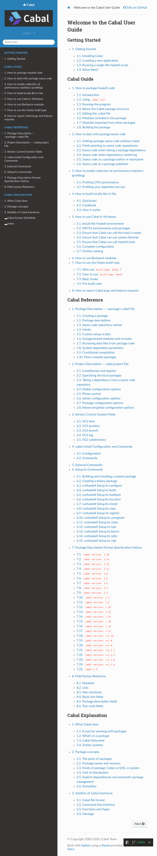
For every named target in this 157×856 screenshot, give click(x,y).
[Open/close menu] (2, 59)
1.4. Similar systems (90, 745)
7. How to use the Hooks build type (25, 110)
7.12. (94, 607)
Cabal (30, 5)
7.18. (95, 635)
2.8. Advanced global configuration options (105, 407)
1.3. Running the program (94, 104)
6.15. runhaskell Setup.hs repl (96, 540)
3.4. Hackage (85, 813)
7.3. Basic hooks (87, 279)
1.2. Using (91, 99)
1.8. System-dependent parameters (100, 348)
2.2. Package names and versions (98, 763)
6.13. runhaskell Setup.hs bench (98, 531)
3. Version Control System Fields (23, 151)
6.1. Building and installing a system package (106, 476)
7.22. (96, 654)
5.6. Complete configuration (95, 246)
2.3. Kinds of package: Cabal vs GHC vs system (108, 768)
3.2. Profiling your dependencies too (101, 187)
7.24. (96, 664)
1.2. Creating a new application (97, 60)
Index (10, 223)
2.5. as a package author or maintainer (110, 159)
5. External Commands (17, 166)
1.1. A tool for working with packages (102, 731)
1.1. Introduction (88, 95)
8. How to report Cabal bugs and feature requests (28, 118)
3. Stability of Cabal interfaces (21, 212)
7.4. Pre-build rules (89, 283)
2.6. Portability (86, 786)
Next (138, 823)
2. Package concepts (16, 206)
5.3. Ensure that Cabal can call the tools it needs (109, 232)
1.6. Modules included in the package (101, 118)
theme (105, 845)
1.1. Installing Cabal (90, 56)
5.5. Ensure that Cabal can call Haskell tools (106, 242)
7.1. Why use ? (99, 269)
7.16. (94, 626)
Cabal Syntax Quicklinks (21, 217)
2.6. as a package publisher (102, 164)
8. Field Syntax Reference (19, 186)
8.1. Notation (85, 683)
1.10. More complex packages (96, 357)
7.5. (92, 573)
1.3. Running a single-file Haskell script (102, 65)
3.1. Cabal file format (91, 800)
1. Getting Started (14, 58)
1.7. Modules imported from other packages (106, 122)
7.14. (94, 616)
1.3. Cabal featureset (91, 740)
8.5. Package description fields (97, 701)
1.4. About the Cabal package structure (103, 109)
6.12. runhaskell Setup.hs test (96, 526)
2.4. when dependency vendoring (107, 154)
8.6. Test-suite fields (90, 706)
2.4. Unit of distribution (92, 772)
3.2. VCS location (88, 426)
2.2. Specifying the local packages (99, 375)
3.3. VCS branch (87, 430)
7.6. (92, 578)
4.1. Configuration (89, 453)
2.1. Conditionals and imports (96, 370)
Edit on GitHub (136, 7)
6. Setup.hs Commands (18, 172)
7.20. (94, 645)
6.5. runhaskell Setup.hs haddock (99, 494)
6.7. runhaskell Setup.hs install (97, 504)
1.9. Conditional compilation (96, 352)
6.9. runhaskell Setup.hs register (98, 513)
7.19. (94, 640)
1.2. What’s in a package (93, 735)
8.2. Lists (82, 687)
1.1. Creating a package (92, 315)
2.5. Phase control (89, 393)
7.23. (96, 659)
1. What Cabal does (16, 200)
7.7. (92, 583)
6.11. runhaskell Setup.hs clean (97, 522)
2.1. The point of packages (94, 758)
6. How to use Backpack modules (24, 104)
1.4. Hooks (84, 329)
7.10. (93, 597)
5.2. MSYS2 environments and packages (103, 228)
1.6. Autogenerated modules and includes (104, 338)
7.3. (93, 564)
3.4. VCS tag (85, 435)
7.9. (92, 592)
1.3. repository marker (99, 325)
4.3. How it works (89, 209)
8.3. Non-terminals (89, 692)
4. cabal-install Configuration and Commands (23, 159)
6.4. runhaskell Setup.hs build (96, 490)
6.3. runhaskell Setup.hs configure (99, 485)
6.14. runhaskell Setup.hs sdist (97, 536)
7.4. (93, 568)
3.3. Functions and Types (93, 809)
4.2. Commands (87, 458)
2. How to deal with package (28, 78)
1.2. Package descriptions (94, 320)
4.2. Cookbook (86, 205)
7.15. (94, 621)
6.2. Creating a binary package (97, 481)
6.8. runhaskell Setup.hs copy (96, 508)
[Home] (68, 7)
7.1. (93, 554)
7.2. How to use (100, 274)
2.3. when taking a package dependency (111, 150)
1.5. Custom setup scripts (94, 334)
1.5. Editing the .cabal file (93, 113)
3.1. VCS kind (86, 421)
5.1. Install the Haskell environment (100, 223)
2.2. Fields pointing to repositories (107, 145)
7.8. (92, 587)
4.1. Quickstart (87, 200)
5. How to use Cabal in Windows (23, 99)
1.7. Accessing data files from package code (106, 343)
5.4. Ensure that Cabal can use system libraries (108, 237)
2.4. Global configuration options (99, 389)
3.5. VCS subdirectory (91, 439)
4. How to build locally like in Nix (23, 93)
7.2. (93, 559)
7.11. (93, 602)
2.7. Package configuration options (100, 403)
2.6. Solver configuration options (98, 398)
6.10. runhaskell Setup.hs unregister (101, 517)
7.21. (96, 650)
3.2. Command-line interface (96, 804)
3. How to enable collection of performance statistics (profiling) (23, 86)
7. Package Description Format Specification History (22, 179)
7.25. (87, 669)
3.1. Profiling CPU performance (98, 182)
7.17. (94, 630)
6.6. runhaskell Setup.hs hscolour (99, 499)
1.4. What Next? (88, 69)
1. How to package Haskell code (23, 72)
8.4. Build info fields (90, 696)
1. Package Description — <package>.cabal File (19, 135)
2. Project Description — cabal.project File (26, 144)
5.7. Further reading (90, 251)
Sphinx (86, 845)
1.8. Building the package (93, 127)
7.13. (94, 611)
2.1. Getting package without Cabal (108, 141)
